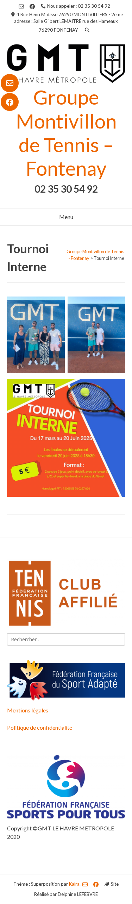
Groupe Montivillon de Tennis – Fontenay (66, 132)
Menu (66, 216)
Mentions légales (27, 710)
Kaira (74, 884)
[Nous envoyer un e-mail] (10, 83)
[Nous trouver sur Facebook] (10, 102)
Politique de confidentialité (39, 727)
